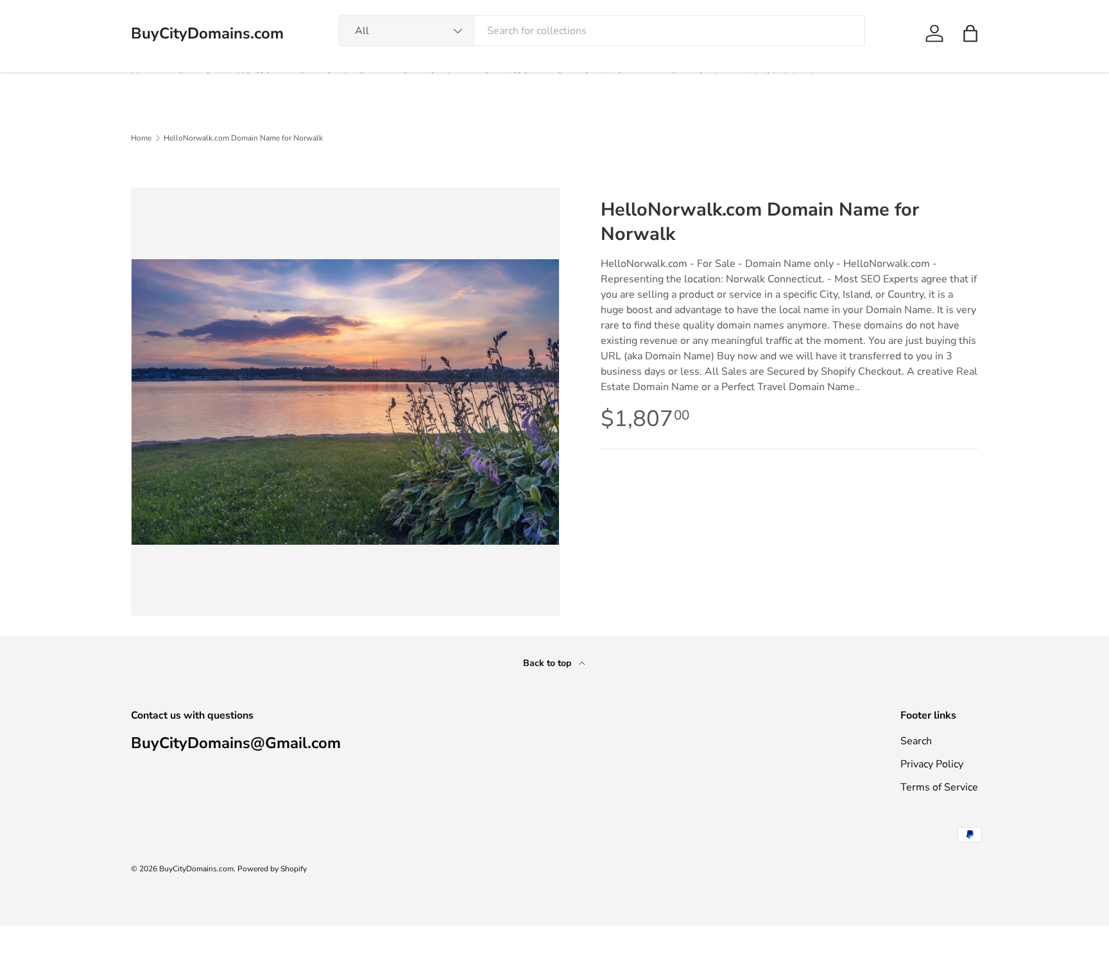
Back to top (548, 663)
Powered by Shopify (272, 869)
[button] (970, 33)
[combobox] (602, 31)
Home (141, 138)
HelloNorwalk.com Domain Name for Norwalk (243, 138)
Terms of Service (939, 787)
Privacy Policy (931, 764)
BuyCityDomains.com (196, 869)
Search (916, 741)
